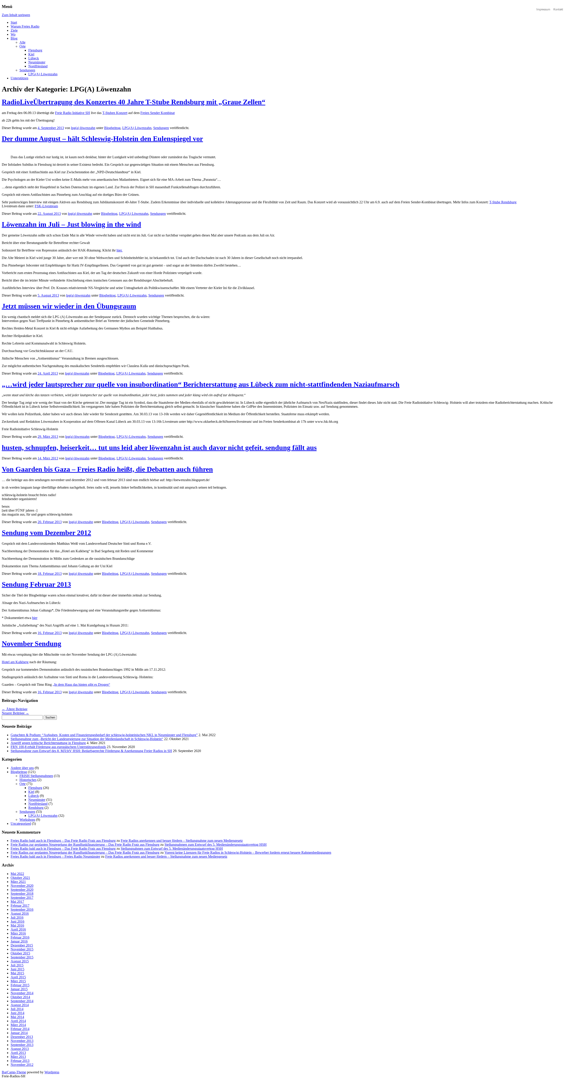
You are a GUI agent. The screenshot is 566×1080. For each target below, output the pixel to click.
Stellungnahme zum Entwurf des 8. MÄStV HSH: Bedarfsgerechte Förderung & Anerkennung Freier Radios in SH (91, 751)
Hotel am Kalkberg (15, 662)
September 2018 (22, 893)
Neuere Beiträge (15, 713)
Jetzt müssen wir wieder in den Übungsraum (69, 306)
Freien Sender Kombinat (157, 113)
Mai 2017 (17, 901)
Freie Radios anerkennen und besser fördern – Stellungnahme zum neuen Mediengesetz (182, 840)
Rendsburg (36, 808)
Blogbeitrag (112, 128)
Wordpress (51, 1072)
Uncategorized (21, 823)
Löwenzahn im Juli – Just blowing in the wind (71, 224)
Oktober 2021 (20, 878)
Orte (22, 46)
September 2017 (22, 897)
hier (34, 618)
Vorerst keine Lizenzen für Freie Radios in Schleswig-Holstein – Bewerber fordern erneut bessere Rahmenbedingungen (247, 852)
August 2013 (20, 1049)
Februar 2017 (20, 905)
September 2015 (22, 957)
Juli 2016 (17, 917)
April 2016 (18, 929)
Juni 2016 (17, 921)
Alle (22, 42)
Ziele (14, 30)
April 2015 (18, 977)
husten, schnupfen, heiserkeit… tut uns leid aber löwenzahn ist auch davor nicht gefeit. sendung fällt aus (159, 447)
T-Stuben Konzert (114, 113)
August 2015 (20, 961)
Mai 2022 (17, 874)
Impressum (543, 9)
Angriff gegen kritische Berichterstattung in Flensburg (48, 743)
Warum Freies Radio (25, 26)
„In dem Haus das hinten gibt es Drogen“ (81, 684)
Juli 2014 (17, 1009)
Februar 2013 (20, 1061)
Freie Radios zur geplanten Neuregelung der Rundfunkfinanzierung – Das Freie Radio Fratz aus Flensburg (85, 844)
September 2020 (22, 889)
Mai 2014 (17, 1017)
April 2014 (18, 1021)
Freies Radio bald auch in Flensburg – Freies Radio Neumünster (55, 856)
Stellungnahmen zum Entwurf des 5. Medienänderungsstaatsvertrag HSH (215, 844)
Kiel (31, 54)
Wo (13, 34)
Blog (14, 38)
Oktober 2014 (20, 997)
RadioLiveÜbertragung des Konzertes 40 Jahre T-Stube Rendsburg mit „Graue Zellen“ (133, 102)
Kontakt (558, 9)
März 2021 (18, 882)
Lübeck (33, 58)
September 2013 (22, 1045)
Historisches (27, 780)
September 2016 (22, 909)
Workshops (27, 819)
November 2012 (22, 1065)
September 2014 (22, 1001)
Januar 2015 (19, 989)
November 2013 (22, 1041)
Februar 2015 (20, 985)
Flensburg (35, 50)
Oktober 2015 (20, 953)
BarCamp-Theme (14, 1072)
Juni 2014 (17, 1013)
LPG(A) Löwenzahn (42, 74)
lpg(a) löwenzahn (83, 128)
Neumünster (36, 62)
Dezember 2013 (22, 1037)
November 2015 (22, 949)
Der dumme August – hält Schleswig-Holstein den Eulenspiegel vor (102, 139)
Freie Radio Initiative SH (72, 113)
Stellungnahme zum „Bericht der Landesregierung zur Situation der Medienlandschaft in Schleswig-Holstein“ (87, 739)
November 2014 (22, 993)
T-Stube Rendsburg (502, 202)
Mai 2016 (17, 925)
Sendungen (27, 70)
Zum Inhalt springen (16, 15)
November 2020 (22, 886)
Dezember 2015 (22, 945)
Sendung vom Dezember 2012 (46, 533)
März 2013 (18, 1057)
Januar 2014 (19, 1033)
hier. (119, 250)
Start (14, 22)
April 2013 (18, 1053)
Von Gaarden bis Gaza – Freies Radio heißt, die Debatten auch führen (107, 469)
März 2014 (18, 1025)
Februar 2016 (20, 937)
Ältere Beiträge (14, 709)
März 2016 (18, 933)
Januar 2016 (19, 941)
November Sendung (31, 644)
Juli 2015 (17, 965)
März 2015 (18, 981)
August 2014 (20, 1005)
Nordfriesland (38, 66)
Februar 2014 (20, 1029)
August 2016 (20, 913)
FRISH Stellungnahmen (36, 776)
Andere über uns (22, 768)
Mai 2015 (17, 973)
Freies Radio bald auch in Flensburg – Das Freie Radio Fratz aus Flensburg (63, 840)
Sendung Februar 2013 (36, 584)
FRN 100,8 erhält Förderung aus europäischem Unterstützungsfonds (58, 747)
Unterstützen (19, 78)
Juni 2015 (17, 969)
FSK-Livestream (46, 206)
